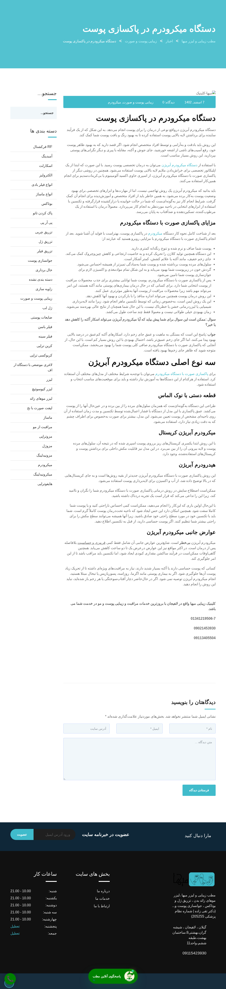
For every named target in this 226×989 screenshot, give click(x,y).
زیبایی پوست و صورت (138, 102)
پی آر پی (46, 222)
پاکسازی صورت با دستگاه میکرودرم (181, 374)
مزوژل (47, 446)
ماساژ (47, 417)
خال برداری (44, 270)
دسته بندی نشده (40, 279)
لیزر (49, 379)
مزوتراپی (45, 436)
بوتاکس (46, 203)
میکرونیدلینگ (42, 474)
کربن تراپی (44, 346)
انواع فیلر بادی (42, 185)
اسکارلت (45, 166)
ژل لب (47, 308)
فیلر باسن (45, 327)
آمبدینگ (46, 156)
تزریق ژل (45, 241)
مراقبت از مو (42, 427)
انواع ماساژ (44, 194)
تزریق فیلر (44, 251)
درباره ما (103, 891)
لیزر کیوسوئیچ (42, 389)
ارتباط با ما (102, 906)
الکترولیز (45, 175)
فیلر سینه (45, 336)
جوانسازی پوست (40, 260)
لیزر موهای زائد (41, 398)
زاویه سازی (44, 289)
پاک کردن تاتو (42, 213)
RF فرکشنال (42, 147)
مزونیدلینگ (44, 455)
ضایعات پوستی (41, 317)
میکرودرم (114, 102)
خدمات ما (102, 898)
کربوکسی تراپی (41, 355)
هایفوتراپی (45, 484)
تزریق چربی (43, 232)
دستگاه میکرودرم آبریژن (179, 165)
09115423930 (202, 953)
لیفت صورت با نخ (39, 408)
